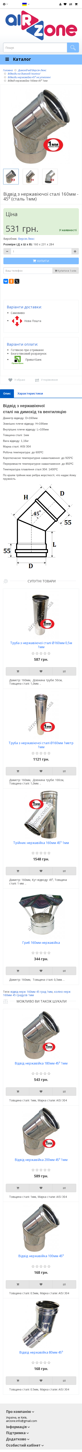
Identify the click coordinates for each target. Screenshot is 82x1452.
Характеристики (30, 393)
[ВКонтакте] (5, 281)
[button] (25, 4)
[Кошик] (75, 4)
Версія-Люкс (26, 239)
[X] (17, 281)
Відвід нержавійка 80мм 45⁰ (41, 1352)
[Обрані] (64, 4)
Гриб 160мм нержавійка (41, 943)
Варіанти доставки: (24, 307)
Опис (7, 393)
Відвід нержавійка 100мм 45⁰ (41, 1256)
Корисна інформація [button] (5, 5)
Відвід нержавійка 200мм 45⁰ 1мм (41, 1160)
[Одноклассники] (11, 281)
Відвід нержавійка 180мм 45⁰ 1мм (41, 1063)
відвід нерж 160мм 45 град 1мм (32, 992)
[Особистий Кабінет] (60, 4)
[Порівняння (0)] (70, 4)
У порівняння (49, 379)
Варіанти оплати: (22, 344)
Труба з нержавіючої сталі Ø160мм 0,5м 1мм (41, 645)
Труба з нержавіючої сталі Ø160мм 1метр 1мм (41, 745)
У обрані (19, 379)
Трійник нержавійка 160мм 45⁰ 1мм (41, 843)
